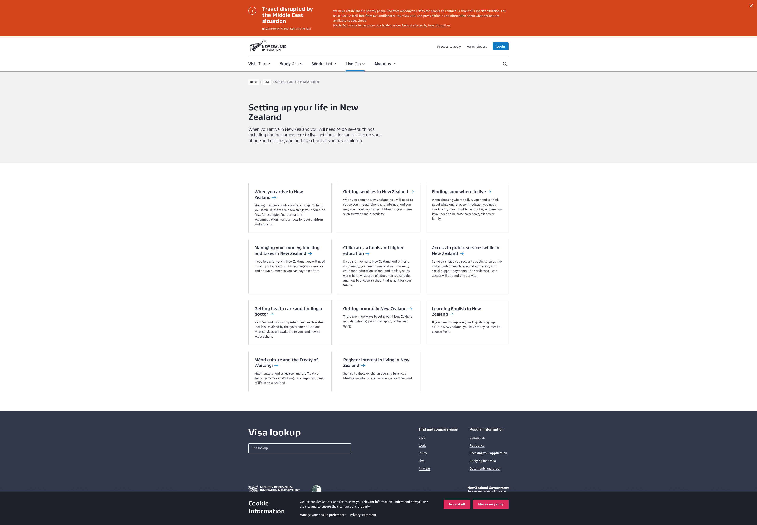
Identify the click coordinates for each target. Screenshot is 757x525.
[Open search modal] (505, 63)
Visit (422, 438)
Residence (477, 445)
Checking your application (488, 453)
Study (423, 453)
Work (422, 445)
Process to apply (449, 46)
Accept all (457, 504)
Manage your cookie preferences (323, 515)
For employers (477, 46)
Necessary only (490, 504)
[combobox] (299, 448)
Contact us (477, 438)
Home (253, 82)
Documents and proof (485, 468)
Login (500, 46)
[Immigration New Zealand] (268, 46)
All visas (424, 468)
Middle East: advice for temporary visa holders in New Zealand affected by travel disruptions (391, 25)
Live (267, 82)
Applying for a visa (483, 461)
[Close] (751, 5)
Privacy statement (363, 515)
